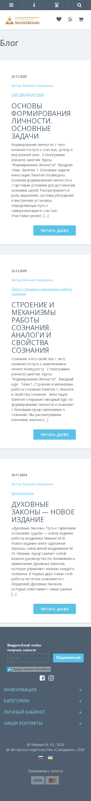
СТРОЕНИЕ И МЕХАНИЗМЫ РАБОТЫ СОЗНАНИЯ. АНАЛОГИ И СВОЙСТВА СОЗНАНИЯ (33, 327)
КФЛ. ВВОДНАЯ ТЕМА (27, 94)
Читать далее (54, 230)
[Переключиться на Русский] (41, 757)
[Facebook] (41, 676)
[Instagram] (50, 676)
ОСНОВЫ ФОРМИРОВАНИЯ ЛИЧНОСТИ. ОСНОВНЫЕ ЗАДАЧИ (41, 121)
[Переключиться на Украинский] (50, 757)
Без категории (22, 493)
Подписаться (68, 657)
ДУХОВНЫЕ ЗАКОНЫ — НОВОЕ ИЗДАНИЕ (43, 511)
